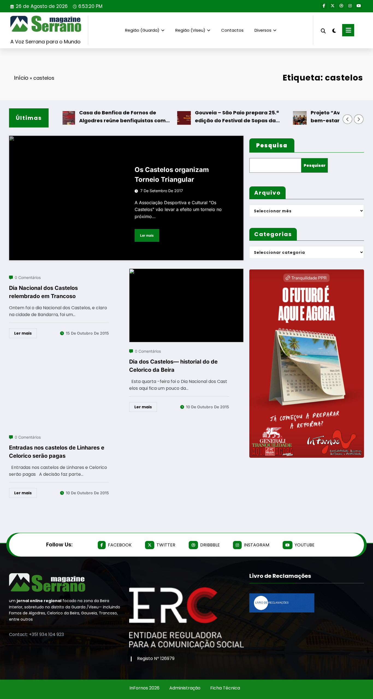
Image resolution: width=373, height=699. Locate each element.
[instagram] (350, 6)
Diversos (262, 30)
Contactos (232, 30)
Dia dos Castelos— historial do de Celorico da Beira (173, 365)
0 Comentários (28, 277)
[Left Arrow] (347, 119)
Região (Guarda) (142, 30)
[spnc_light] (334, 30)
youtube (305, 545)
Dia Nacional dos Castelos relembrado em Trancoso (43, 292)
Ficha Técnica (225, 688)
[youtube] (359, 6)
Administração (184, 688)
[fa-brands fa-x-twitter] (332, 6)
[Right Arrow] (358, 119)
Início (21, 78)
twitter (165, 545)
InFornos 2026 (144, 688)
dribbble (210, 545)
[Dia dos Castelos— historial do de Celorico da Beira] (186, 272)
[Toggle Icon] (348, 30)
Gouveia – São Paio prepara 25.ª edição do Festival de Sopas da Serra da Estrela (225, 117)
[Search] (323, 30)
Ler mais (147, 235)
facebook (120, 545)
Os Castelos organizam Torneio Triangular (172, 174)
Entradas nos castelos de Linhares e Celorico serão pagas (56, 451)
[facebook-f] (324, 6)
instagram (256, 545)
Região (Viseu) (190, 30)
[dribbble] (341, 6)
